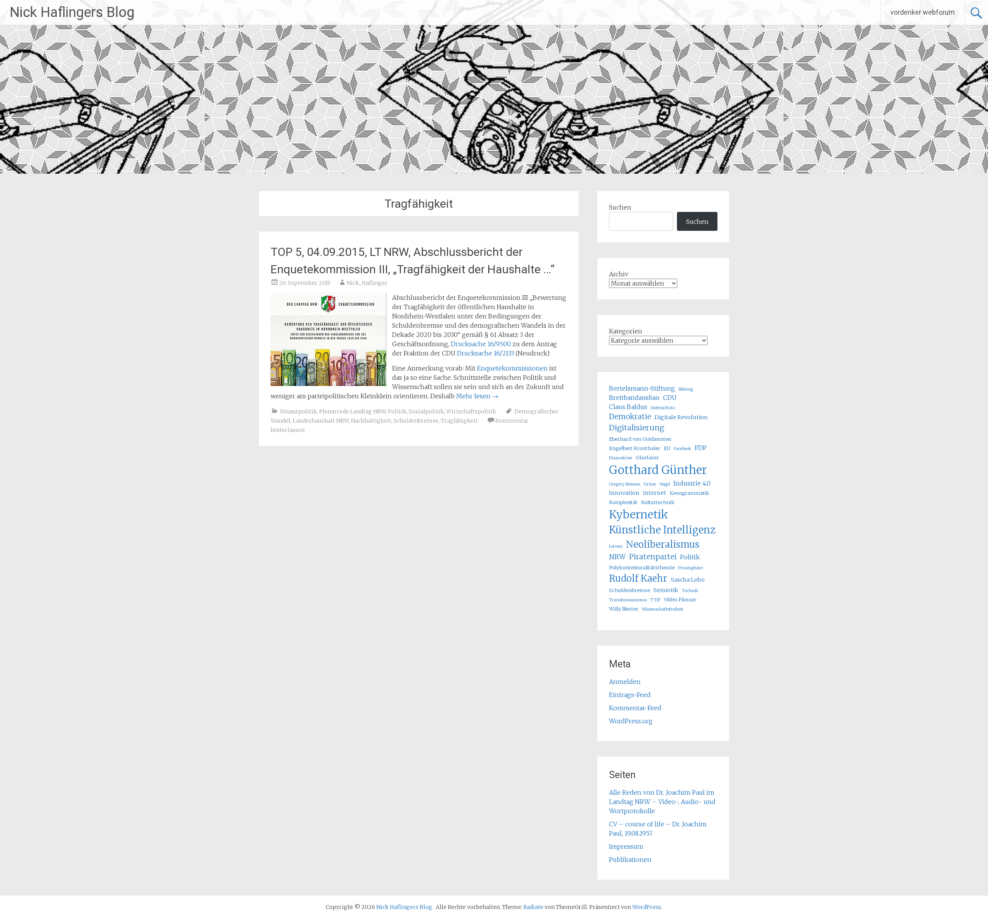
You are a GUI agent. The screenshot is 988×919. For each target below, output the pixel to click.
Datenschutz (663, 407)
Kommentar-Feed (635, 708)
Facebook (682, 448)
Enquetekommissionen (512, 368)
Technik (690, 590)
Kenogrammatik (689, 493)
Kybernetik (638, 514)
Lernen (616, 546)
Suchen (620, 207)
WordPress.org (631, 721)
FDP (701, 448)
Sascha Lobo (688, 579)
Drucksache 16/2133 (485, 353)
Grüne (650, 484)
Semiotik (665, 590)
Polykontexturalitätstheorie (642, 567)
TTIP (655, 600)
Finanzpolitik (298, 411)
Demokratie (630, 416)
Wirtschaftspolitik (471, 411)
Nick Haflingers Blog (72, 12)
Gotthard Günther (658, 470)
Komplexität (623, 502)
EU (667, 448)
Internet (654, 492)
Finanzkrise (620, 457)
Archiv (618, 274)
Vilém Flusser (680, 599)
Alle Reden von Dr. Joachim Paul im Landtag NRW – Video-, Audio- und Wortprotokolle (662, 802)
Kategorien (625, 331)
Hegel (665, 484)
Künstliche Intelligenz (662, 530)
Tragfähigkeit (459, 420)
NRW (617, 557)
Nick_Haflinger (367, 282)
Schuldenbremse (416, 420)
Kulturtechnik (658, 502)
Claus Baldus (628, 407)
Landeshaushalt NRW (321, 420)
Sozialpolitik (426, 411)
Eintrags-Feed (630, 695)
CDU (670, 397)
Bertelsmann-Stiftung (642, 388)
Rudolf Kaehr (638, 578)
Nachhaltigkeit (371, 420)
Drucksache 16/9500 (481, 344)
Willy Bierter (623, 609)
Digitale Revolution (681, 417)
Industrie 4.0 (692, 483)
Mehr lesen (477, 396)
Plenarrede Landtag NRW (352, 411)
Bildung (685, 389)
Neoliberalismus (662, 544)
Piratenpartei (653, 556)
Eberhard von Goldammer (640, 439)
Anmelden (625, 681)
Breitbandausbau (634, 397)
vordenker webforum (922, 12)
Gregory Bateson (624, 484)
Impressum (626, 846)
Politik (397, 411)
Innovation (624, 492)
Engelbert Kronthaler (634, 448)
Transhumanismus (628, 600)
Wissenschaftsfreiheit (662, 609)
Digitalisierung (636, 427)
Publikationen (630, 859)
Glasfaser (647, 457)
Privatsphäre (690, 567)
